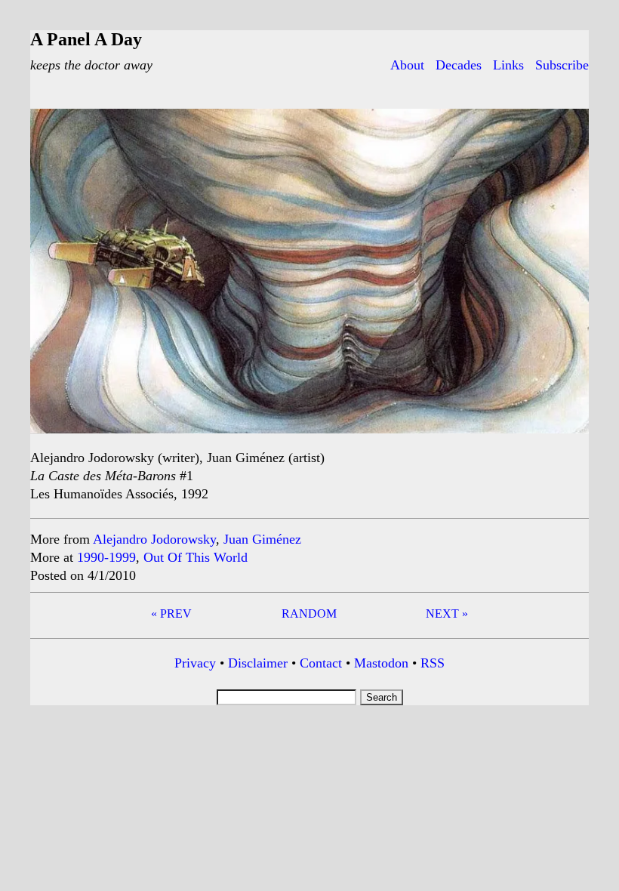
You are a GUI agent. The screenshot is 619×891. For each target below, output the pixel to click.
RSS (432, 663)
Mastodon (381, 663)
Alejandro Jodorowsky (154, 539)
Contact (321, 663)
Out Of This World (195, 557)
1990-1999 (106, 557)
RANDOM (309, 613)
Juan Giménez (262, 539)
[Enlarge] (569, 128)
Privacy (195, 663)
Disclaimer (258, 663)
